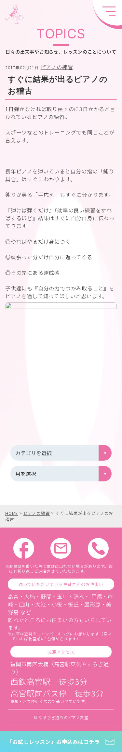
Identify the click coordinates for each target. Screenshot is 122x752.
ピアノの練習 (57, 67)
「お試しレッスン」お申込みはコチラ (53, 742)
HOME (11, 513)
